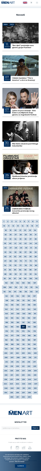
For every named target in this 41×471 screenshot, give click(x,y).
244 (17, 384)
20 (15, 230)
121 (37, 292)
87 (36, 270)
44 (31, 243)
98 (20, 278)
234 (29, 375)
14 (22, 226)
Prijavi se (35, 428)
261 (17, 397)
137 (23, 305)
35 (20, 239)
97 (15, 278)
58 (30, 252)
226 (17, 371)
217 (34, 362)
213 (12, 362)
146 (6, 313)
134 (6, 305)
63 (20, 256)
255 (11, 392)
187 (34, 340)
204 (29, 353)
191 (23, 344)
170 (6, 331)
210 (30, 357)
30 (31, 235)
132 (29, 300)
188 (6, 344)
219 (12, 366)
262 (23, 397)
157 (34, 318)
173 (23, 331)
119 (26, 292)
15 (27, 226)
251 (24, 388)
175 (34, 331)
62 (15, 256)
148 (18, 313)
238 (17, 379)
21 (20, 230)
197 (23, 349)
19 (10, 230)
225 (11, 371)
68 (10, 261)
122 (6, 296)
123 (12, 296)
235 (35, 375)
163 (34, 322)
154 (17, 318)
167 (23, 327)
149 (24, 313)
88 (5, 274)
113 (31, 287)
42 (20, 243)
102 (6, 283)
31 (35, 235)
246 (29, 384)
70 (21, 261)
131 (23, 300)
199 (35, 349)
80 (36, 265)
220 (17, 366)
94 (36, 274)
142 (17, 309)
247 (35, 384)
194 (6, 349)
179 (23, 335)
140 (6, 309)
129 (12, 300)
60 (5, 256)
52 (36, 248)
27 (15, 235)
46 (5, 248)
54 (10, 252)
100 (30, 278)
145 (35, 309)
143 (23, 309)
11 (8, 226)
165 (12, 327)
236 (5, 379)
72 (31, 261)
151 (35, 313)
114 (37, 287)
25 (5, 235)
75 (10, 265)
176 (6, 335)
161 (23, 322)
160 (18, 322)
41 (15, 243)
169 (35, 327)
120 (31, 292)
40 (10, 243)
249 (12, 388)
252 (29, 388)
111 (21, 287)
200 (5, 353)
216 (29, 362)
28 (21, 235)
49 (21, 248)
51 (31, 248)
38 (36, 239)
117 (15, 292)
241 (35, 379)
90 (16, 274)
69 (16, 261)
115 (4, 292)
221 (23, 366)
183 (12, 340)
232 (17, 375)
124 (17, 296)
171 (12, 331)
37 (30, 239)
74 (5, 265)
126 (29, 296)
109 (10, 287)
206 (6, 357)
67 (5, 261)
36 (25, 239)
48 (16, 248)
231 (12, 375)
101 (36, 278)
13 (18, 226)
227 (23, 371)
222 (29, 366)
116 (10, 292)
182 (6, 340)
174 (29, 331)
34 (15, 239)
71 (26, 261)
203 (23, 353)
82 (10, 270)
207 (12, 357)
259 (35, 392)
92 (25, 274)
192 (29, 344)
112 (26, 287)
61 (10, 256)
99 (25, 278)
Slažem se (20, 466)
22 (25, 230)
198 (29, 349)
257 (23, 392)
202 (17, 353)
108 (4, 287)
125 (23, 296)
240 (29, 379)
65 (30, 256)
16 (32, 226)
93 (30, 274)
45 (36, 243)
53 (5, 252)
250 (18, 388)
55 (15, 252)
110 (16, 287)
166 (17, 327)
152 (6, 318)
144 (29, 309)
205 (35, 353)
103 (12, 283)
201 (11, 353)
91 (20, 274)
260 (11, 397)
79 (31, 265)
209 (24, 357)
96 (10, 278)
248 (5, 388)
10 (4, 226)
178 (18, 335)
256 (17, 392)
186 (29, 340)
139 (34, 305)
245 (23, 384)
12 (13, 226)
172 (17, 331)
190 (18, 344)
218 (6, 366)
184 (17, 340)
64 (25, 256)
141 (12, 309)
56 (20, 252)
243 (11, 384)
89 (10, 274)
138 (29, 305)
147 (12, 313)
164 (6, 327)
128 (7, 300)
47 (11, 248)
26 (10, 235)
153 (12, 318)
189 (12, 344)
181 (35, 335)
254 (5, 392)
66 (36, 256)
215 (23, 362)
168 (29, 327)
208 (18, 357)
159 (12, 322)
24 (35, 230)
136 (17, 305)
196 (17, 349)
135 (12, 305)
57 (25, 252)
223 (34, 366)
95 (5, 278)
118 (20, 292)
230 (6, 375)
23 (30, 230)
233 (23, 375)
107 (34, 283)
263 (29, 397)
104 (17, 283)
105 (23, 283)
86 (30, 270)
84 (20, 270)
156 (29, 318)
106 (29, 283)
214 (17, 362)
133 (34, 300)
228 (29, 371)
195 (12, 349)
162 (29, 322)
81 (5, 270)
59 (36, 252)
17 (37, 226)
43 (25, 243)
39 (5, 243)
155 (23, 318)
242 (5, 384)
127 (34, 296)
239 (23, 379)
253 (35, 388)
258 (29, 392)
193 (34, 344)
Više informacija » (20, 461)
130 (18, 300)
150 (29, 313)
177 (12, 335)
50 (26, 248)
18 (5, 230)
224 (5, 371)
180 (29, 335)
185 (23, 340)
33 (10, 239)
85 (25, 270)
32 (5, 239)
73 (36, 261)
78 (26, 265)
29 (26, 235)
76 (15, 265)
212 (6, 362)
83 (15, 270)
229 (35, 371)
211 (35, 357)
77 (20, 265)
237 (11, 379)
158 (6, 322)
